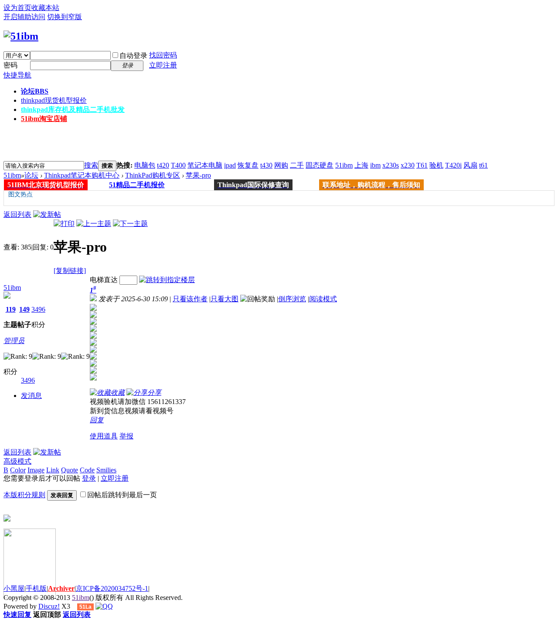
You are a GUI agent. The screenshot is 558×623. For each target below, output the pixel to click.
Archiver (61, 588)
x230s (390, 165)
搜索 (91, 165)
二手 (297, 165)
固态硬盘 (319, 165)
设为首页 (17, 7)
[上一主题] (93, 223)
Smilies (106, 470)
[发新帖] (47, 214)
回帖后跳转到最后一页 (122, 494)
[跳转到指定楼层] (167, 279)
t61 (483, 165)
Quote (69, 470)
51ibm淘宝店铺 (44, 118)
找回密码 (163, 55)
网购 (281, 165)
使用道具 (104, 436)
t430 (266, 165)
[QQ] (104, 606)
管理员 (13, 340)
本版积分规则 (24, 494)
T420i (453, 165)
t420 (163, 165)
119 (11, 309)
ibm (375, 165)
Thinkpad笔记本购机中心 (81, 175)
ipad (230, 165)
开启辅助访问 (24, 16)
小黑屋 (13, 588)
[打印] (64, 223)
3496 (38, 309)
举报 (126, 436)
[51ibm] (20, 36)
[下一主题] (130, 223)
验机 (436, 165)
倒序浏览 (292, 299)
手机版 (36, 588)
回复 (97, 420)
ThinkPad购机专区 (152, 175)
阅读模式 (323, 299)
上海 (361, 165)
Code (87, 470)
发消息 (31, 395)
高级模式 (17, 461)
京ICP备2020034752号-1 (112, 588)
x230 (408, 165)
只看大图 (224, 299)
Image (35, 470)
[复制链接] (70, 270)
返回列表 (17, 214)
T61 (422, 165)
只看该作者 (190, 299)
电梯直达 (104, 279)
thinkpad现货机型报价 (54, 100)
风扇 (470, 165)
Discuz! (49, 606)
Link (52, 470)
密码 (10, 65)
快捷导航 (17, 75)
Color (18, 470)
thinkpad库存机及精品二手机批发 (73, 109)
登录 (89, 478)
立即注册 (163, 65)
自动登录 (133, 55)
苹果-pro (198, 175)
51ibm (344, 165)
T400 (178, 165)
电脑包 (144, 165)
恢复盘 (248, 165)
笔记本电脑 (204, 165)
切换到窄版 (64, 16)
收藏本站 (45, 7)
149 (24, 309)
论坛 (34, 91)
